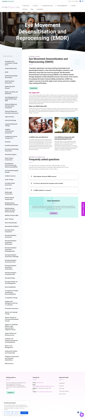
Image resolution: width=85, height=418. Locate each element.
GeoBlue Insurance (10, 176)
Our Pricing (61, 388)
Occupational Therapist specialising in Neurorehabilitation (11, 292)
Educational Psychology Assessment (11, 150)
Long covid (8, 189)
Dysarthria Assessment (11, 145)
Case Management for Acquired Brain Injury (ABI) (11, 99)
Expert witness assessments (9, 159)
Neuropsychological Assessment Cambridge (11, 255)
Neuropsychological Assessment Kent (10, 273)
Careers (73, 6)
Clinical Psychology (10, 120)
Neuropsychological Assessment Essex (10, 261)
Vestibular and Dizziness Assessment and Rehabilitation (11, 340)
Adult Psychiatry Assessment (9, 82)
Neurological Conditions (12, 226)
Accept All (24, 412)
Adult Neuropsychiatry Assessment (11, 76)
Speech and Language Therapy (11, 313)
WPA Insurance (9, 363)
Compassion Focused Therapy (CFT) (11, 137)
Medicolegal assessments (8, 193)
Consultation (40, 9)
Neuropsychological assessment (10, 236)
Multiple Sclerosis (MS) (11, 215)
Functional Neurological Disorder (11, 171)
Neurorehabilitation (10, 287)
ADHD (6, 72)
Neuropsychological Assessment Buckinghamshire (10, 249)
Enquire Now (33, 88)
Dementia (7, 142)
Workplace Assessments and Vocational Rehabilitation (12, 358)
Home (24, 42)
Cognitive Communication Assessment (9, 131)
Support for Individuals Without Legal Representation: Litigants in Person (11, 327)
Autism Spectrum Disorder (10, 87)
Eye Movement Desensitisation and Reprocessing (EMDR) (11, 165)
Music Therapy (9, 219)
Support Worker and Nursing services (10, 334)
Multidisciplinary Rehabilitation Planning (11, 204)
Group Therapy (9, 179)
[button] (82, 415)
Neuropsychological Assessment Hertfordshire (10, 267)
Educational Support (10, 154)
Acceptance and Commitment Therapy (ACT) (11, 63)
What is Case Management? (9, 346)
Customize (8, 412)
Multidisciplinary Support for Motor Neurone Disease (10, 210)
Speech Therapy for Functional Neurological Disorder (11, 319)
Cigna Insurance (9, 117)
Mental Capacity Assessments (9, 198)
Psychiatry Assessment (11, 308)
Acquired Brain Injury (11, 68)
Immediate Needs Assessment (10, 184)
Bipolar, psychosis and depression (11, 92)
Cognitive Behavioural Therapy (11, 125)
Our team (24, 9)
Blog (32, 9)
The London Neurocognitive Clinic (44, 392)
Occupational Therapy (11, 298)
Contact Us (53, 213)
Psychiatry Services (47, 6)
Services (35, 6)
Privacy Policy (62, 394)
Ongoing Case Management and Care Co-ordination (11, 303)
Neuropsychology (10, 278)
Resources (26, 6)
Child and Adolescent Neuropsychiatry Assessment (11, 106)
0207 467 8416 (39, 383)
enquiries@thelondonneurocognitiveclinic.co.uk (43, 386)
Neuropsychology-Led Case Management (11, 282)
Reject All (16, 412)
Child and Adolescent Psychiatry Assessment (11, 112)
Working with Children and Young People (11, 352)
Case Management (62, 6)
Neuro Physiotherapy (11, 223)
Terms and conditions (64, 391)
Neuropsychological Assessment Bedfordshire (10, 242)
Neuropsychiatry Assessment (9, 231)
